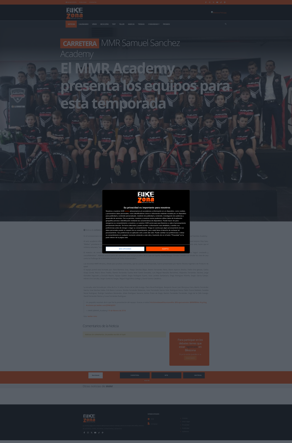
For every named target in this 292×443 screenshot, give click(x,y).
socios (127, 211)
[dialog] (146, 221)
